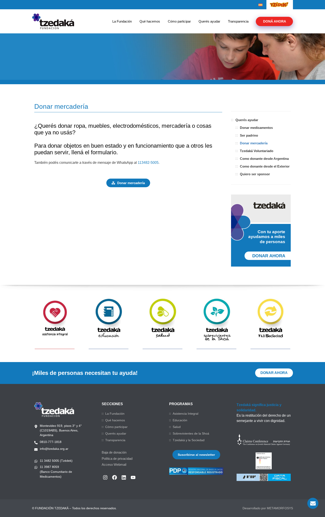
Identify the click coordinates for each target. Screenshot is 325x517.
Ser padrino (249, 135)
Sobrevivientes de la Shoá (191, 433)
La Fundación (122, 21)
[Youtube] (133, 477)
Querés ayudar (209, 21)
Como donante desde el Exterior (265, 166)
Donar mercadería (254, 143)
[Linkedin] (123, 477)
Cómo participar (179, 21)
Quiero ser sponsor (255, 174)
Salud (177, 427)
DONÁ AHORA (274, 21)
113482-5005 (148, 162)
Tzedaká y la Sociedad (189, 440)
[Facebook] (114, 477)
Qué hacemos (150, 21)
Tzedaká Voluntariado (256, 151)
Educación (180, 420)
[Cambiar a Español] (260, 5)
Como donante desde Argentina (264, 158)
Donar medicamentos (256, 128)
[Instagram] (105, 477)
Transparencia (238, 21)
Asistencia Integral (185, 413)
